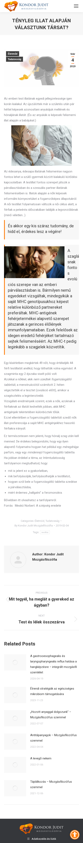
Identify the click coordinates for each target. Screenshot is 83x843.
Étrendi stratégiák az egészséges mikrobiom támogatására (52, 691)
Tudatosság (14, 59)
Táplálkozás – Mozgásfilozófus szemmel (51, 784)
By (34, 525)
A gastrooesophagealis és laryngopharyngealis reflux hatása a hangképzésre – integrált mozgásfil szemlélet (53, 664)
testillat (45, 532)
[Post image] (15, 662)
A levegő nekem (40, 758)
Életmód (12, 53)
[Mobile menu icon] (76, 6)
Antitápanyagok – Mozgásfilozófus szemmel (53, 737)
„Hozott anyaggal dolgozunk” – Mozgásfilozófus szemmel (50, 714)
